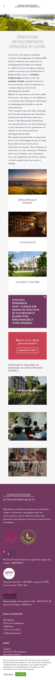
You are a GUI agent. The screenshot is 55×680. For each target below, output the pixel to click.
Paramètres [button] (8, 674)
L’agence (7, 649)
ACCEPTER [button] (21, 674)
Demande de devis (27, 350)
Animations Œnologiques (14, 651)
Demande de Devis (11, 654)
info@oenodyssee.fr (12, 633)
